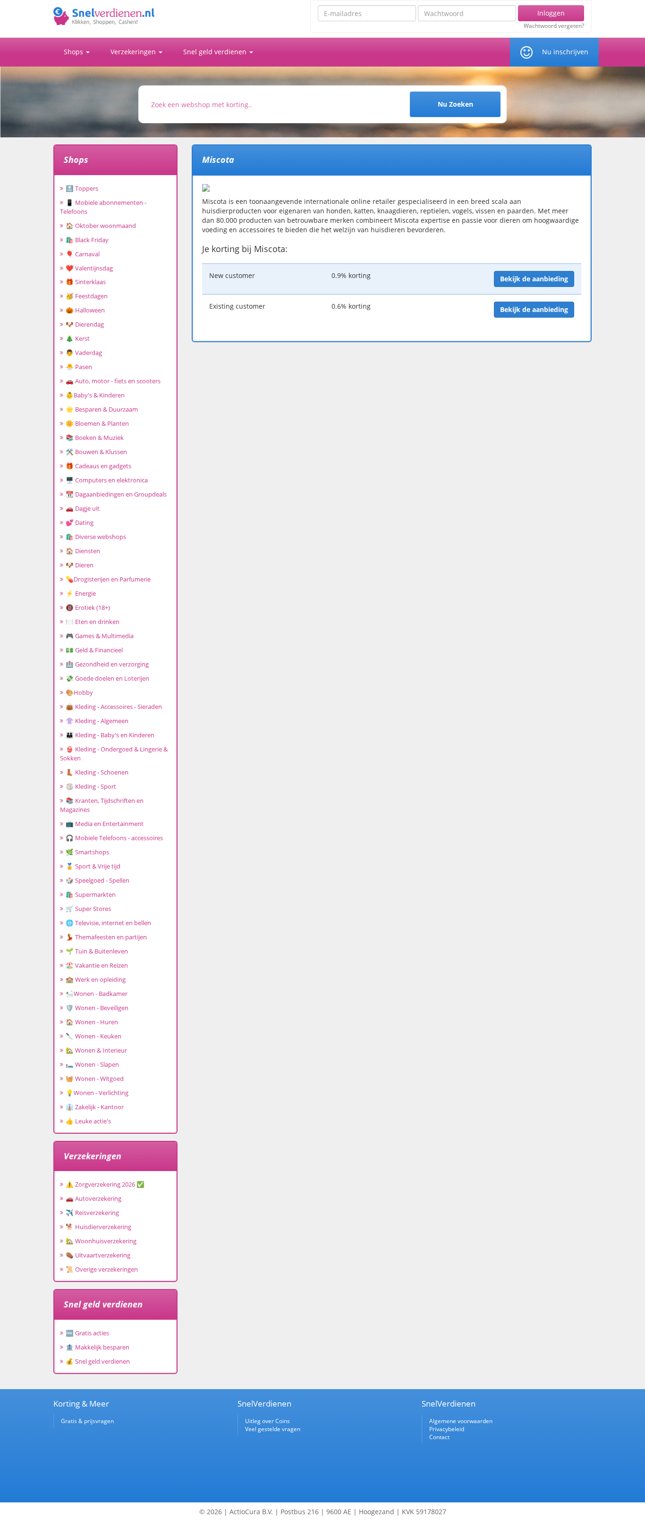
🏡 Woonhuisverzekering (101, 1241)
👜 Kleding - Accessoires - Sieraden (114, 706)
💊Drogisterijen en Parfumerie (108, 579)
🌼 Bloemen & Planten (97, 423)
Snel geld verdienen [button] (215, 51)
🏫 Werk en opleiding (96, 979)
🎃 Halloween (85, 310)
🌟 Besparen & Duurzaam (102, 409)
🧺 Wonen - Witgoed (95, 1078)
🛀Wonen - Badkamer (96, 993)
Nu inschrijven (565, 51)
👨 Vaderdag (84, 352)
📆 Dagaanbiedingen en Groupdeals (116, 494)
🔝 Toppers (82, 188)
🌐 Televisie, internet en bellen (108, 923)
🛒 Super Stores (88, 908)
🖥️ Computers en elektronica (107, 480)
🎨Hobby (79, 692)
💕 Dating (79, 522)
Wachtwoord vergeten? (554, 26)
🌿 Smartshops (87, 852)
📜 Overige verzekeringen (102, 1269)
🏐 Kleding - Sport (91, 786)
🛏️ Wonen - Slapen (92, 1064)
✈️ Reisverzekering (92, 1212)
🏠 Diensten (83, 551)
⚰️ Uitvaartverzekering (98, 1255)
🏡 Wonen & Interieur (96, 1050)
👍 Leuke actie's (88, 1121)
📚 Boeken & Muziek (95, 437)
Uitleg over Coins (267, 1421)
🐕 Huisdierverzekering (98, 1226)
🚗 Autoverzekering (93, 1198)
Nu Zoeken (455, 104)
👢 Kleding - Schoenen (97, 772)
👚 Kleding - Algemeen (97, 721)
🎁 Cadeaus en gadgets (98, 466)
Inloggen (551, 12)
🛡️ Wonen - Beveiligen (97, 1007)
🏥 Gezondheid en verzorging (107, 664)
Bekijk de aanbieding (534, 278)
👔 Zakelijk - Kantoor (95, 1107)
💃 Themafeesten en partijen (106, 937)
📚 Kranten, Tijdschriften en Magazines (102, 805)
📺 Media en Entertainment (105, 823)
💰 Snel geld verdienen (98, 1361)
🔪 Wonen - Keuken (93, 1036)
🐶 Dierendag (85, 324)
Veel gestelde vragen (272, 1429)
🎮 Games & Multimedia (100, 636)
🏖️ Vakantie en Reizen (97, 965)
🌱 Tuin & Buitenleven (97, 951)
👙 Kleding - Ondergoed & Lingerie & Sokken (114, 753)
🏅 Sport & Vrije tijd (93, 866)
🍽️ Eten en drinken (92, 621)
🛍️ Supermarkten (91, 894)
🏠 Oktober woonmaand (101, 225)
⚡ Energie (81, 593)
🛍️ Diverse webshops (96, 536)
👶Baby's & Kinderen (95, 395)
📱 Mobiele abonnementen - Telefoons (103, 207)
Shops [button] (74, 51)
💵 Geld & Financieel (94, 650)
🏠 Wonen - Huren (92, 1022)
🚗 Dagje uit (83, 508)
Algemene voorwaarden (460, 1421)
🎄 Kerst (78, 338)
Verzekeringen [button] (134, 51)
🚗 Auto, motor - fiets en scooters (113, 381)
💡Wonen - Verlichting (97, 1092)
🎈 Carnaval (83, 254)
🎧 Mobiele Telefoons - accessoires (114, 838)
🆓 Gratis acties (87, 1333)
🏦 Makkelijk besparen (97, 1347)
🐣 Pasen (79, 367)
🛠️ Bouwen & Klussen (96, 451)
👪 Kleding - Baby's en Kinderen (110, 735)
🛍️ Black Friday (87, 240)
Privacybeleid (446, 1429)
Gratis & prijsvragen (87, 1421)
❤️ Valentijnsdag (89, 268)
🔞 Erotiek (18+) (88, 607)
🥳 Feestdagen (87, 296)
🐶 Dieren (79, 565)
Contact (439, 1437)
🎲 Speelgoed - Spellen (97, 880)
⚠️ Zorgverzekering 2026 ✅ (105, 1184)
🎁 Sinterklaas (86, 282)
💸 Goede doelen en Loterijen (107, 678)
